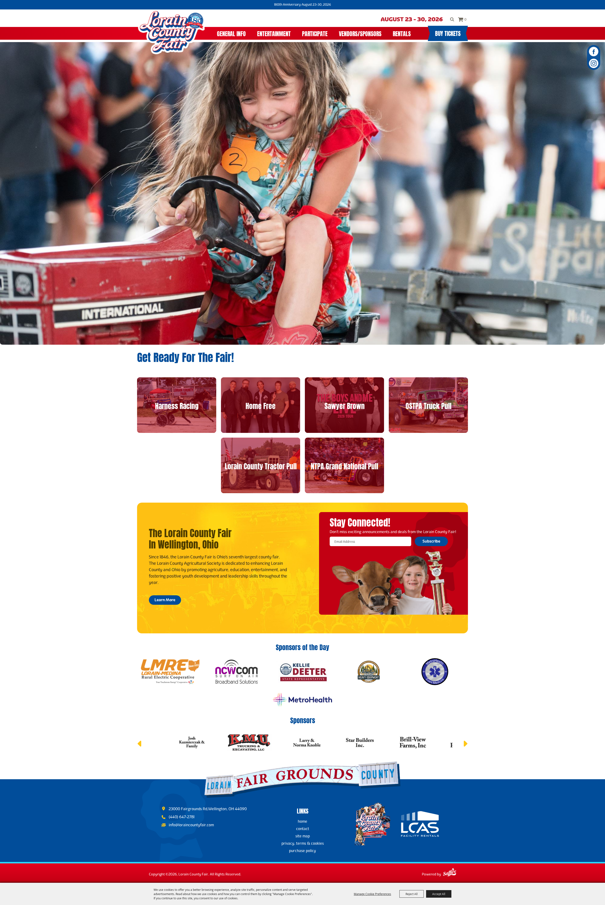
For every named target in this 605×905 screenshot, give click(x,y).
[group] (302, 356)
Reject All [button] (412, 894)
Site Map (302, 836)
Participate (315, 33)
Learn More (165, 600)
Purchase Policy (302, 850)
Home (302, 821)
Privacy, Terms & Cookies (302, 843)
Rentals (402, 33)
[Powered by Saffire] (449, 873)
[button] (139, 744)
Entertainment (274, 33)
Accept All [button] (438, 894)
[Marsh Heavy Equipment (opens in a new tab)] (368, 671)
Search (452, 19)
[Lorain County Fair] (171, 31)
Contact (302, 829)
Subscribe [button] (431, 541)
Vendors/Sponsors (360, 33)
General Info (231, 33)
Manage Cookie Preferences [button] (372, 894)
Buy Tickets (448, 33)
